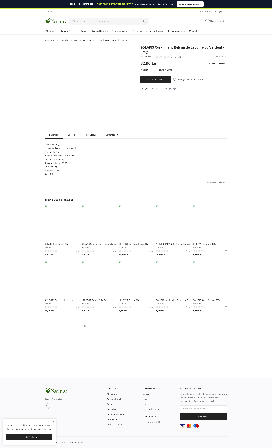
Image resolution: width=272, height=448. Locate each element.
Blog (145, 399)
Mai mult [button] (193, 31)
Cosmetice (137, 31)
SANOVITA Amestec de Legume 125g (62, 300)
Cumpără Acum (155, 79)
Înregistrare (220, 11)
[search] (144, 21)
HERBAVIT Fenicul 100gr (130, 300)
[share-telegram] (174, 88)
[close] (53, 421)
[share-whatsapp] (162, 88)
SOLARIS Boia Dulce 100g (56, 244)
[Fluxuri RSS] (47, 406)
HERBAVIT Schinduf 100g (204, 244)
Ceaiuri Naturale (100, 31)
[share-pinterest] (166, 88)
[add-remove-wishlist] (74, 209)
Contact (48, 11)
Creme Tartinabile (154, 31)
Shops (146, 404)
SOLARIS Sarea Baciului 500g (206, 300)
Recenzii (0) (90, 134)
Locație (71, 134)
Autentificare (206, 11)
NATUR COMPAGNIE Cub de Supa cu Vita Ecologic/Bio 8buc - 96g (173, 244)
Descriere (53, 134)
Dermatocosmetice (176, 31)
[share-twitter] (157, 88)
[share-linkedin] (170, 88)
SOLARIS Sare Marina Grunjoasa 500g (173, 300)
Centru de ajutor (151, 409)
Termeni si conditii (152, 422)
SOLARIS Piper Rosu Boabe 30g (133, 244)
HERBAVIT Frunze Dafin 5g (94, 300)
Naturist (148, 56)
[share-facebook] (153, 88)
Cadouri (84, 31)
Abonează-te (204, 416)
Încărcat (144, 69)
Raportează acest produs (216, 182)
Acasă (47, 40)
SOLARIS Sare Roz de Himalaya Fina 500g (99, 244)
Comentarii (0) (112, 134)
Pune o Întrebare (218, 63)
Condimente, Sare (120, 31)
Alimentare (51, 31)
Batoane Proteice (68, 31)
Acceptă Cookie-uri (29, 437)
